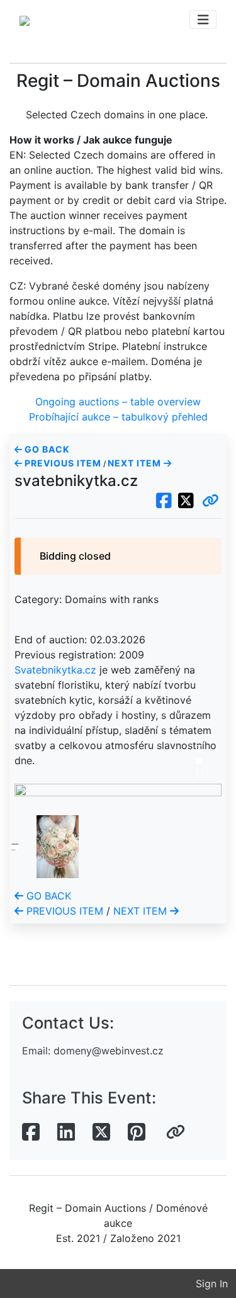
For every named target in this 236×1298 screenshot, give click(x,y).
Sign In (212, 1283)
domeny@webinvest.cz (108, 1050)
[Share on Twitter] (101, 1132)
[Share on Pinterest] (136, 1132)
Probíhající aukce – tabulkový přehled (118, 416)
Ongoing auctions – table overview (118, 401)
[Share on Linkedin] (66, 1132)
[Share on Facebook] (31, 1132)
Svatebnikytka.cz (55, 669)
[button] (210, 501)
